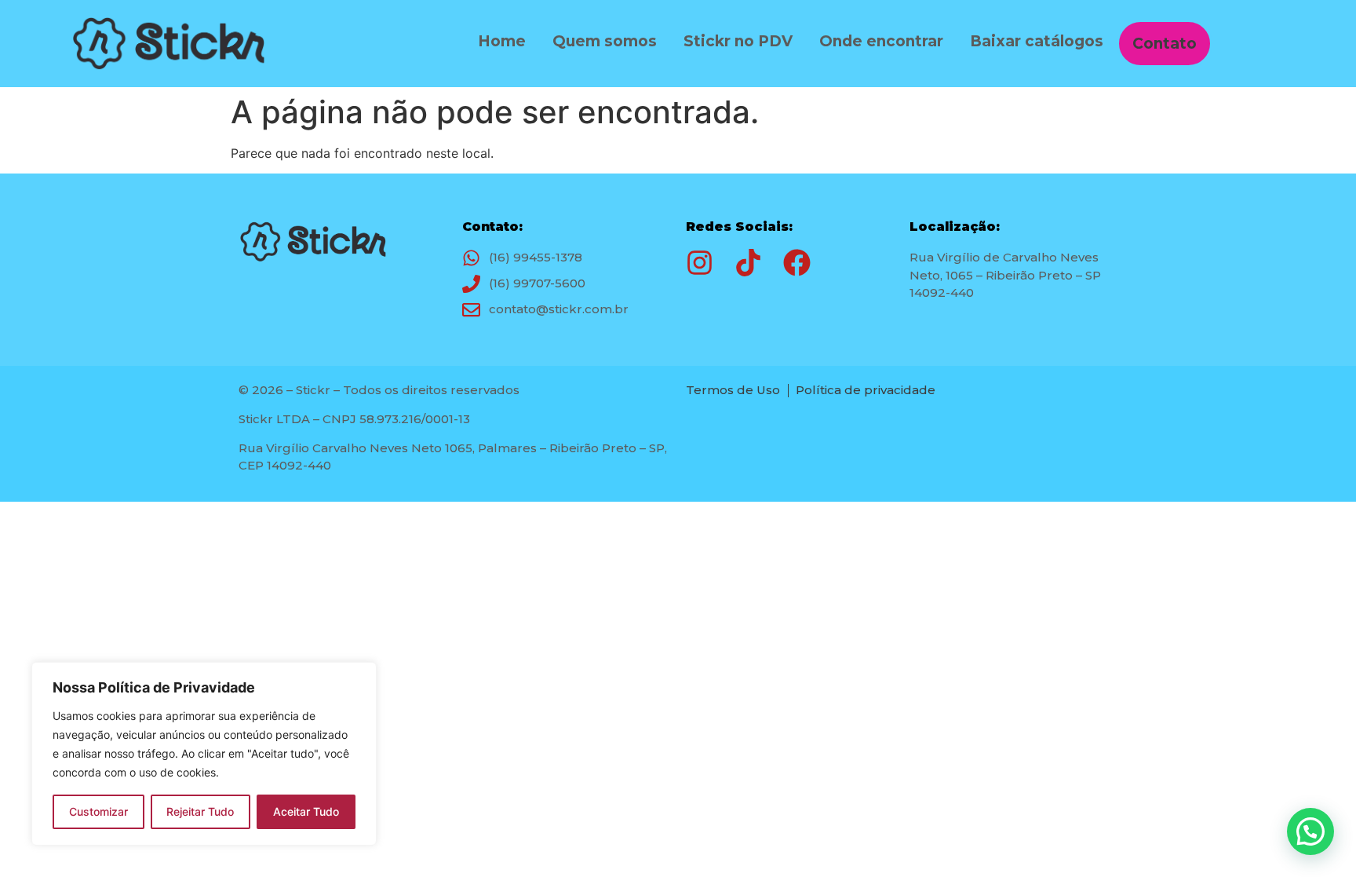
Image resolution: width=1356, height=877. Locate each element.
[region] (204, 754)
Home (502, 41)
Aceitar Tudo (306, 811)
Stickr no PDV (738, 41)
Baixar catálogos (1036, 41)
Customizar (98, 811)
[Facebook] (797, 262)
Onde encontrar (881, 41)
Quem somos (604, 41)
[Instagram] (699, 262)
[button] (1310, 831)
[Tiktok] (748, 262)
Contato (1164, 44)
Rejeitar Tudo (200, 811)
